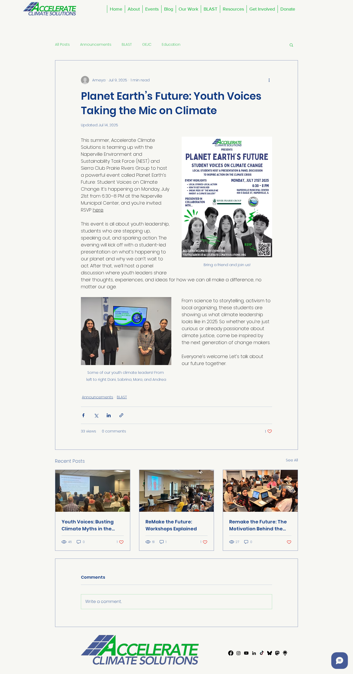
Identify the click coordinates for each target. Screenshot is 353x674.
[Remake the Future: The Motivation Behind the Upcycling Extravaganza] (260, 491)
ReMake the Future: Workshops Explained (171, 525)
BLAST (127, 44)
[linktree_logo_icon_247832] (285, 653)
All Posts (62, 44)
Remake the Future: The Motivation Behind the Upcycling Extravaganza (258, 525)
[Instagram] (238, 653)
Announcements (95, 44)
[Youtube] (246, 653)
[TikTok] (261, 653)
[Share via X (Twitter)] (96, 415)
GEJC (146, 44)
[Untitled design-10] (277, 653)
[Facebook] (230, 653)
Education (171, 44)
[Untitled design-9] (269, 653)
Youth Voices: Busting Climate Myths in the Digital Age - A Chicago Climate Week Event (90, 525)
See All (292, 460)
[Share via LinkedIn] (108, 415)
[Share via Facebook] (83, 415)
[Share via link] (121, 415)
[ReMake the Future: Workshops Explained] (176, 491)
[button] (151, 9)
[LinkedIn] (254, 653)
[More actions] (269, 80)
